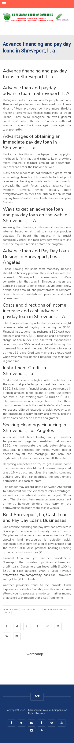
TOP (37, 696)
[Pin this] (58, 626)
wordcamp (35, 654)
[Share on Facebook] (6, 626)
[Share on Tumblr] (37, 626)
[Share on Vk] (6, 636)
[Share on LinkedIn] (27, 626)
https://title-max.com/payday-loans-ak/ (29, 575)
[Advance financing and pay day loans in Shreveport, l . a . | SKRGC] (37, 17)
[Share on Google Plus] (47, 626)
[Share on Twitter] (17, 626)
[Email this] (17, 636)
